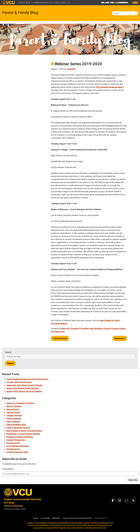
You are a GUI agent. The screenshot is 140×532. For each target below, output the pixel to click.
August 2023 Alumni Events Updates (22, 388)
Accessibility (45, 518)
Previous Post (60, 338)
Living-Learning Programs (18, 428)
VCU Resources (58, 331)
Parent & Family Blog (20, 12)
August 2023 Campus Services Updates (24, 391)
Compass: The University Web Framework (77, 518)
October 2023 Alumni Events (19, 382)
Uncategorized (13, 443)
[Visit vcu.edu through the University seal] (35, 493)
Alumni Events (12, 409)
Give (134, 2)
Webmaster (56, 518)
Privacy (35, 518)
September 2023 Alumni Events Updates (24, 385)
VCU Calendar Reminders (17, 446)
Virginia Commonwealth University (45, 2)
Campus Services (14, 415)
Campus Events (13, 412)
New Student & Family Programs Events (108, 328)
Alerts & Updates (14, 406)
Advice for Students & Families (75, 328)
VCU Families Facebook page (109, 87)
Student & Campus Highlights (19, 437)
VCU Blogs (9, 502)
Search (116, 13)
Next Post (119, 338)
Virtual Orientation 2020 (17, 452)
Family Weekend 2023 (16, 424)
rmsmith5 (71, 69)
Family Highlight (13, 418)
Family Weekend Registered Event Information (27, 379)
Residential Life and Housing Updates (23, 434)
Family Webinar (13, 421)
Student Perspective (15, 440)
